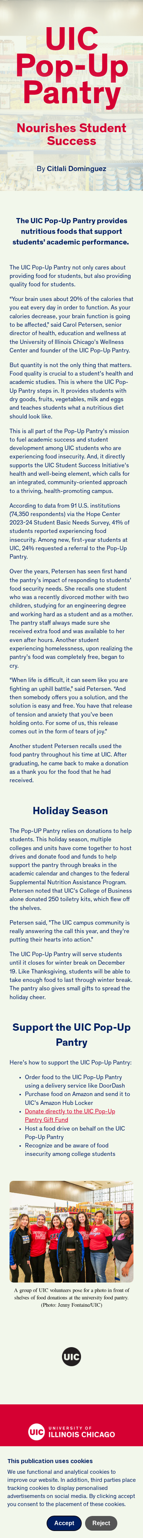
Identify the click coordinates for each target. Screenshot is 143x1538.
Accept (64, 1523)
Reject (101, 1523)
